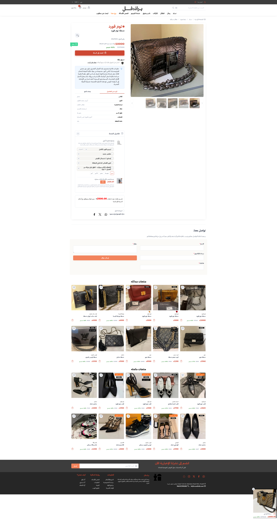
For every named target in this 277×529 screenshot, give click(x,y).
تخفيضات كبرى (201, 287)
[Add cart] (103, 182)
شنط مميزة (183, 19)
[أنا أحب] (182, 287)
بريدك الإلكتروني (199, 253)
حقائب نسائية (173, 19)
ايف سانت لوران (93, 314)
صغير (101, 173)
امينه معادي (175, 402)
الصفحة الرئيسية (199, 19)
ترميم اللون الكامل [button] (105, 149)
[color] (177, 312)
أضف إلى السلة (98, 53)
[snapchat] (184, 476)
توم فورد (204, 314)
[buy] (181, 321)
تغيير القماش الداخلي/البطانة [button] (101, 163)
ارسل (75, 466)
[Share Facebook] (94, 215)
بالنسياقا (95, 443)
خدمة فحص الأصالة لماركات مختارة (104, 179)
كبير (92, 173)
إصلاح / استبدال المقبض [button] (103, 158)
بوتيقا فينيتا (121, 314)
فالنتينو (122, 443)
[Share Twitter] (100, 215)
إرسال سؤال (105, 258)
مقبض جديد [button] (107, 154)
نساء (190, 19)
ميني (112, 173)
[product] (265, 501)
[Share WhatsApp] (195, 2)
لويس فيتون (94, 355)
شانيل (122, 355)
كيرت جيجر (175, 355)
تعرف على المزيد (92, 62)
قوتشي (176, 443)
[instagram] (189, 476)
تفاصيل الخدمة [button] (114, 133)
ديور (205, 355)
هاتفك (201, 263)
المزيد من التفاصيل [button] (112, 91)
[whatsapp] (204, 476)
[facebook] (199, 476)
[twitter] (194, 476)
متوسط (107, 173)
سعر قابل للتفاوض (200, 374)
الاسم (202, 244)
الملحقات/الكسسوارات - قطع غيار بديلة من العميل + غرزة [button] (97, 168)
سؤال (135, 244)
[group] (167, 103)
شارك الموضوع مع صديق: (117, 214)
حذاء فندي (269, 514)
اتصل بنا (200, 2)
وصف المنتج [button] (87, 91)
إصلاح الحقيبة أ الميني (108, 141)
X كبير (96, 173)
